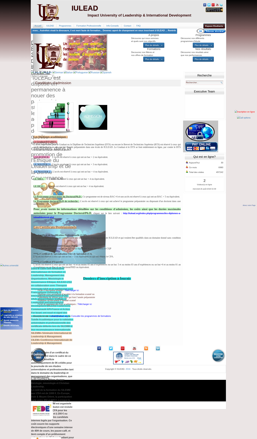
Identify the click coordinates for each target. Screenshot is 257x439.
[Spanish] (105, 72)
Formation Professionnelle (88, 26)
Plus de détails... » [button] (153, 45)
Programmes (65, 26)
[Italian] (68, 72)
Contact (127, 26)
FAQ (138, 26)
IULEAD (85, 8)
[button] (38, 52)
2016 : (129, 369)
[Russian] (94, 72)
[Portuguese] (80, 72)
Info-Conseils (112, 26)
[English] (46, 72)
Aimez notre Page (249, 205)
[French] (36, 72)
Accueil (38, 26)
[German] (58, 72)
